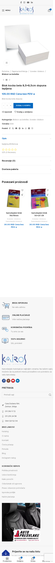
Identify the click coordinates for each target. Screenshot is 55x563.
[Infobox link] (15, 305)
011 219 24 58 (10, 416)
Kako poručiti (7, 479)
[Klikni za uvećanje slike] (7, 63)
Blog (4, 453)
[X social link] (13, 128)
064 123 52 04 (11, 421)
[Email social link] (16, 128)
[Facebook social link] (21, 2)
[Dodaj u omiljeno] (22, 190)
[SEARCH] (50, 395)
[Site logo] (27, 10)
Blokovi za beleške (10, 74)
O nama (5, 436)
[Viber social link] (32, 128)
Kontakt (5, 440)
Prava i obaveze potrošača (13, 488)
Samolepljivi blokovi (14, 221)
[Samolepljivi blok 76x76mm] (14, 199)
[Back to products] (6, 80)
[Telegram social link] (29, 128)
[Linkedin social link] (32, 2)
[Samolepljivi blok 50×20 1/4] (39, 199)
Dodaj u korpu (23, 105)
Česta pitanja (7, 445)
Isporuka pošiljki (8, 492)
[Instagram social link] (24, 2)
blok (12, 124)
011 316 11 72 (10, 411)
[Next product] (9, 80)
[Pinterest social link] (19, 128)
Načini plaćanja (8, 497)
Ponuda (5, 449)
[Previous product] (3, 80)
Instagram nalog (9, 458)
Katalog (5, 431)
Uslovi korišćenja (9, 475)
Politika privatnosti (10, 470)
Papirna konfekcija (19, 71)
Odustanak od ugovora (12, 484)
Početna (5, 71)
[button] (22, 195)
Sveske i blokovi (37, 71)
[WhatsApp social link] (25, 128)
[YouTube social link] (28, 2)
